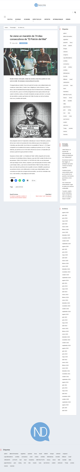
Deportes (47, 19)
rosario (65, 116)
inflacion (65, 79)
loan (71, 85)
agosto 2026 (65, 212)
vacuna (65, 131)
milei (64, 100)
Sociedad (18, 19)
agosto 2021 (65, 382)
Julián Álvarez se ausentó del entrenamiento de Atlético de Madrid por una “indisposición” (67, 153)
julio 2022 (64, 351)
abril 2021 (64, 393)
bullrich (70, 45)
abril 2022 (64, 359)
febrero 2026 (65, 229)
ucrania (70, 128)
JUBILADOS (66, 82)
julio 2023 (64, 317)
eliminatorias (66, 73)
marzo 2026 (65, 226)
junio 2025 (64, 252)
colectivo (65, 51)
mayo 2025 (65, 255)
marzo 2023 (65, 328)
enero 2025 (65, 266)
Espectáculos (37, 19)
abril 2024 (64, 291)
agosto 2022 (65, 348)
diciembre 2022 (66, 337)
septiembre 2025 (66, 243)
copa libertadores (67, 57)
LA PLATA (65, 85)
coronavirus (66, 64)
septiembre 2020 (66, 402)
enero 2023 (65, 334)
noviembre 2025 (66, 238)
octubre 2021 (65, 376)
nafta (64, 103)
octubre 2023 (65, 308)
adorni (64, 33)
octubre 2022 (65, 342)
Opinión (68, 19)
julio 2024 (64, 283)
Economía (27, 19)
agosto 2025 (65, 246)
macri (64, 88)
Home (6, 27)
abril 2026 (64, 223)
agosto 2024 (65, 280)
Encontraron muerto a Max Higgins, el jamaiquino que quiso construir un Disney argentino (67, 163)
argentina (65, 39)
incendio (65, 76)
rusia (70, 116)
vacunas (65, 134)
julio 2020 (64, 407)
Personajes (13, 27)
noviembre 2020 (66, 396)
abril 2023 (64, 325)
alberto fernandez (67, 36)
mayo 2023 (65, 322)
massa (65, 97)
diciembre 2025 (66, 235)
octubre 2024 (65, 274)
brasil (64, 45)
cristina (70, 67)
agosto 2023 (65, 314)
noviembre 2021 (66, 373)
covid (64, 67)
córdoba (65, 70)
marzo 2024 (65, 294)
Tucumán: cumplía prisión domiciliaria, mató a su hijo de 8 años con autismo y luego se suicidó (67, 194)
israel (71, 79)
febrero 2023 (65, 331)
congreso (65, 54)
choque (65, 48)
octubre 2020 (65, 399)
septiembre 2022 (66, 345)
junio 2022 (64, 354)
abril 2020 (64, 410)
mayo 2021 (65, 390)
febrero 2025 (65, 263)
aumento (65, 42)
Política (9, 19)
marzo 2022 (65, 362)
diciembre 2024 (66, 269)
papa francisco (67, 107)
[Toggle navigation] (5, 16)
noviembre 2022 (66, 339)
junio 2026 (64, 218)
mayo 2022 (65, 356)
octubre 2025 (65, 240)
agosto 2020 (65, 405)
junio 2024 (64, 286)
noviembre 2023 (66, 305)
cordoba (65, 61)
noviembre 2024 (66, 272)
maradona (65, 91)
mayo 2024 (65, 289)
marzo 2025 (65, 260)
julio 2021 (64, 385)
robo (69, 113)
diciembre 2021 (66, 371)
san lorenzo (66, 119)
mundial (70, 100)
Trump (64, 128)
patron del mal (19, 187)
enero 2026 (65, 232)
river (64, 113)
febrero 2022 (65, 365)
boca (71, 42)
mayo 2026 (65, 221)
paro (64, 110)
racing (69, 110)
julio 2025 (64, 249)
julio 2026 (64, 215)
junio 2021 (64, 388)
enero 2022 (65, 368)
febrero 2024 (65, 297)
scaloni (65, 122)
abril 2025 (64, 257)
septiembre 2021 (66, 379)
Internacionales (58, 19)
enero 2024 (65, 300)
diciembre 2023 (66, 303)
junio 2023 (64, 320)
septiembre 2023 (66, 311)
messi (70, 97)
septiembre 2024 (66, 277)
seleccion (65, 125)
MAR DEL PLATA (67, 94)
